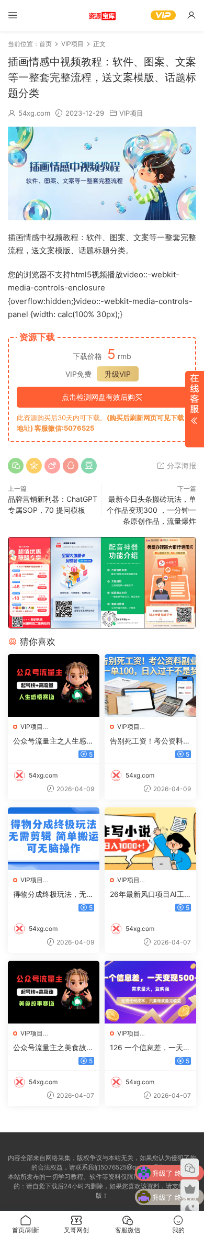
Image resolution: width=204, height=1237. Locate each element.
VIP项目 (131, 113)
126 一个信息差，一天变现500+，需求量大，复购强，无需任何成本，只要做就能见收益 (150, 1048)
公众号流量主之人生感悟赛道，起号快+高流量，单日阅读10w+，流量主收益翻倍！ (53, 741)
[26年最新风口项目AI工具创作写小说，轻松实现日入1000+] (150, 838)
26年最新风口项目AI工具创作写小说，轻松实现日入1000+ (150, 894)
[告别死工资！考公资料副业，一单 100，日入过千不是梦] (150, 685)
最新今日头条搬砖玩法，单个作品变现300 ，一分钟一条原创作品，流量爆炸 (151, 509)
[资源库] (102, 15)
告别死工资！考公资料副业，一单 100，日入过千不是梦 (150, 741)
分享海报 (180, 465)
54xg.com (34, 113)
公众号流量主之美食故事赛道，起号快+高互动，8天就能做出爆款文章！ (53, 1048)
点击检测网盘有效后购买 (102, 396)
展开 (194, 409)
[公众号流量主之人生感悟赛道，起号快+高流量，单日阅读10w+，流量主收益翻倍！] (53, 685)
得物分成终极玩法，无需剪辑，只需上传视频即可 (53, 894)
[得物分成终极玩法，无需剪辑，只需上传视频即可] (53, 838)
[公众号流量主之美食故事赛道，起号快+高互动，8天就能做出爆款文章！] (53, 992)
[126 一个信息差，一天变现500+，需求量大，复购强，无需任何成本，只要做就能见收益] (150, 992)
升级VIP (118, 373)
